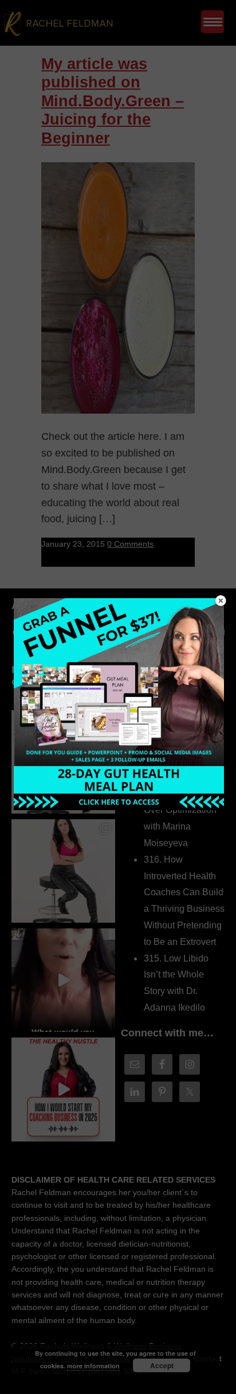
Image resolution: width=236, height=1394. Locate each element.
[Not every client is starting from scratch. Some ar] (63, 980)
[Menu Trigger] (212, 21)
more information (93, 1365)
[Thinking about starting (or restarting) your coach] (63, 1089)
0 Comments (130, 543)
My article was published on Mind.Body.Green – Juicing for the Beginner (112, 101)
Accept (162, 1365)
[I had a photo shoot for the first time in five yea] (63, 871)
